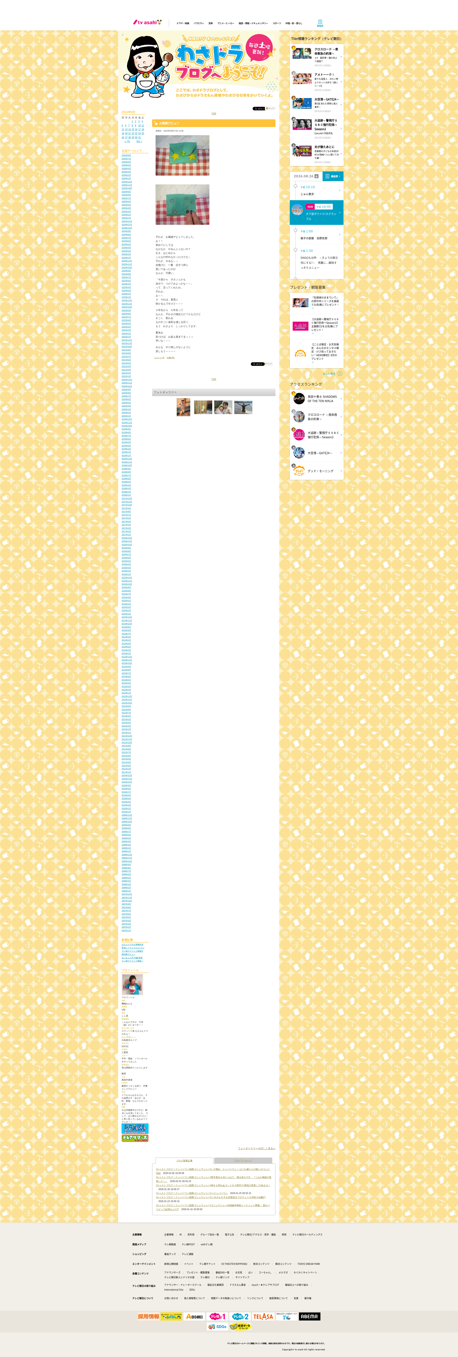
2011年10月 (127, 742)
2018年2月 (126, 492)
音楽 (210, 23)
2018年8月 (126, 472)
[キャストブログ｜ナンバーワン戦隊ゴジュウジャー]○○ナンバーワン (192, 1193)
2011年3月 (126, 765)
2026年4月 (126, 168)
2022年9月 (126, 310)
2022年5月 (126, 323)
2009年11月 (127, 818)
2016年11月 (127, 541)
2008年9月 (126, 864)
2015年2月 (126, 610)
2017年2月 (126, 531)
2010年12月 (127, 775)
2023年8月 (126, 274)
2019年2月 (126, 452)
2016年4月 (126, 564)
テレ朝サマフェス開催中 (132, 951)
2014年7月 (126, 634)
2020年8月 (126, 393)
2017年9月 (126, 508)
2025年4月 (126, 208)
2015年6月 (126, 597)
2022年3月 (126, 330)
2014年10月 (127, 624)
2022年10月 (127, 307)
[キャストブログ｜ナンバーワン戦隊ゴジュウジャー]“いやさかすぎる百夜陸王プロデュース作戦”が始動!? (210, 1197)
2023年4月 (126, 287)
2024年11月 (127, 224)
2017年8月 (126, 511)
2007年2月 (126, 927)
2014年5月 (126, 640)
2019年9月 (126, 429)
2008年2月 (126, 887)
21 (129, 133)
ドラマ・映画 (182, 23)
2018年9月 (126, 469)
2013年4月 (126, 683)
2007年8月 (126, 907)
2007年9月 (126, 904)
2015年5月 (126, 601)
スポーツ (277, 23)
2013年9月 (126, 667)
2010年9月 (126, 785)
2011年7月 (126, 752)
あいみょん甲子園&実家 (132, 958)
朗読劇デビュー (128, 954)
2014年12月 (127, 617)
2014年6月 (126, 637)
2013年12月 (127, 657)
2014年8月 (126, 630)
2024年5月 (126, 244)
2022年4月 (126, 327)
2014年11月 (127, 620)
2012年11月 (127, 699)
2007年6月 (126, 914)
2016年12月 (127, 538)
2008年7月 (126, 871)
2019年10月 (127, 426)
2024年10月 (127, 228)
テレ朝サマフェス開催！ (132, 961)
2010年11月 (127, 779)
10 (139, 125)
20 (126, 133)
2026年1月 (126, 178)
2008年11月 (127, 858)
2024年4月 (126, 248)
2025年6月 (126, 201)
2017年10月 (127, 505)
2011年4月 (126, 762)
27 (126, 137)
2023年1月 (126, 297)
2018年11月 (127, 462)
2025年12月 (127, 182)
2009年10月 (127, 821)
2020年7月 (126, 396)
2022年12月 (127, 300)
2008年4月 (126, 881)
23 (136, 133)
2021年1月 (126, 376)
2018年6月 (126, 478)
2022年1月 (126, 337)
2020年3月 (126, 409)
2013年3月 (126, 686)
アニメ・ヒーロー (225, 23)
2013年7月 (126, 673)
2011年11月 (127, 739)
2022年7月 (126, 317)
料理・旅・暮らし (294, 23)
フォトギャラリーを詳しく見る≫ (257, 1148)
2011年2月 (126, 769)
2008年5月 (126, 878)
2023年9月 (126, 271)
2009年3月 (126, 845)
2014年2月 (126, 650)
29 (133, 137)
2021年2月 (126, 373)
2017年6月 (126, 518)
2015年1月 (126, 614)
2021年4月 (126, 366)
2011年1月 (126, 772)
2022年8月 (126, 314)
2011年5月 (126, 759)
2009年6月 (126, 835)
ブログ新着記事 (184, 1160)
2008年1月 (126, 891)
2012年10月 (127, 703)
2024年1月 (126, 258)
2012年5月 (126, 719)
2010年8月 (126, 789)
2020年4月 (126, 406)
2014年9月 (126, 627)
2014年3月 (126, 647)
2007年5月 (126, 917)
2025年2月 (126, 215)
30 (136, 137)
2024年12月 (127, 221)
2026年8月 (126, 155)
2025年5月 (126, 205)
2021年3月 (126, 370)
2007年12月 (127, 894)
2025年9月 (126, 192)
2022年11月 (127, 304)
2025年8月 (126, 195)
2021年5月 (126, 363)
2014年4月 (126, 643)
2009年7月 (126, 831)
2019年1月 (126, 455)
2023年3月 (126, 290)
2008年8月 (126, 868)
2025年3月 (126, 211)
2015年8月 (126, 591)
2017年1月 (126, 534)
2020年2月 (126, 412)
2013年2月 (126, 690)
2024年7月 (126, 238)
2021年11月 (127, 343)
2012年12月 (127, 696)
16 (136, 129)
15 (133, 129)
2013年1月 (126, 693)
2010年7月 (126, 792)
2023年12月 (127, 261)
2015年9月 (126, 587)
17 (139, 129)
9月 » (139, 141)
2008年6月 (126, 874)
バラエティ (199, 23)
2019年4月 (126, 446)
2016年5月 (126, 561)
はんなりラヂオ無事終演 (132, 944)
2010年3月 (126, 805)
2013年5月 (126, 680)
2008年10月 (127, 861)
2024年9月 (126, 231)
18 (143, 129)
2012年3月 (126, 726)
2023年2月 (126, 294)
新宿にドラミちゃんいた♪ (133, 948)
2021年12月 (127, 340)
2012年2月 (126, 729)
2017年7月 (126, 515)
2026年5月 (126, 165)
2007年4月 (126, 921)
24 (139, 133)
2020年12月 (127, 380)
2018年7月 (126, 475)
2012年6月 (126, 716)
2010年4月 (126, 802)
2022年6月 (126, 320)
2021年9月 (126, 350)
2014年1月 (126, 653)
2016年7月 (126, 554)
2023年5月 (126, 284)
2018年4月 (126, 485)
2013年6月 (126, 676)
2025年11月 (127, 185)
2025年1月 (126, 218)
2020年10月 (127, 386)
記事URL (171, 358)
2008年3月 (126, 884)
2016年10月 (127, 545)
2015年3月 (126, 607)
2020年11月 (127, 383)
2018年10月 (127, 465)
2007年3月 (126, 924)
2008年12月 (127, 855)
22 (133, 133)
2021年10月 (127, 346)
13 (126, 129)
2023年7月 (126, 277)
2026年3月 (126, 172)
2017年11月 (127, 502)
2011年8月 (126, 749)
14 (129, 129)
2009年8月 (126, 828)
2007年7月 (126, 911)
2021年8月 (126, 353)
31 (139, 137)
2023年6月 (126, 281)
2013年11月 (127, 660)
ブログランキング (243, 1160)
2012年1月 (126, 733)
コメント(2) (159, 358)
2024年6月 (126, 241)
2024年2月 (126, 254)
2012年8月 (126, 709)
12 (123, 129)
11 (143, 125)
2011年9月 (126, 746)
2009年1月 (126, 851)
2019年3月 (126, 449)
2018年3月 (126, 488)
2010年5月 (126, 798)
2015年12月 (127, 577)
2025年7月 (126, 198)
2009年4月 (126, 841)
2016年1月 (126, 574)
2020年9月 (126, 389)
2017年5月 (126, 521)
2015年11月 (127, 581)
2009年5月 (126, 838)
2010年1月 (126, 812)
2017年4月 (126, 525)
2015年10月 (127, 584)
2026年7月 (126, 159)
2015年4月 (126, 604)
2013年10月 (127, 663)
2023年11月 (127, 264)
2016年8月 (126, 551)
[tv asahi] (148, 23)
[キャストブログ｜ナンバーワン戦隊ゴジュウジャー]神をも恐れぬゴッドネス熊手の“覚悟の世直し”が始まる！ (213, 1185)
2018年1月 (126, 495)
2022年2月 (126, 333)
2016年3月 (126, 568)
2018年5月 (126, 482)
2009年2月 (126, 848)
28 (129, 137)
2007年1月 (126, 930)
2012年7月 (126, 713)
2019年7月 (126, 436)
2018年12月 (127, 459)
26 (123, 137)
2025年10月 (127, 188)
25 (143, 133)
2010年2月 (126, 808)
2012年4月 (126, 723)
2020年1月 (126, 416)
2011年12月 (127, 736)
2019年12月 (127, 419)
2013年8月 (126, 670)
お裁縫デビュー (169, 123)
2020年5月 (126, 403)
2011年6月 (126, 756)
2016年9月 (126, 548)
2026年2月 (126, 175)
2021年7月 (126, 356)
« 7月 (127, 141)
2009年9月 (126, 825)
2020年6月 (126, 399)
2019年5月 (126, 442)
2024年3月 (126, 251)
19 (123, 133)
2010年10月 (127, 782)
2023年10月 (127, 267)
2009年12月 (127, 815)
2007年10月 (127, 901)
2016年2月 (126, 571)
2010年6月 (126, 795)
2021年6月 (126, 360)
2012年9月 (126, 706)
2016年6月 (126, 558)
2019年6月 (126, 439)
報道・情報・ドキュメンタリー (253, 23)
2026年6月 (126, 162)
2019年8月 (126, 432)
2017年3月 (126, 528)
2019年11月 (127, 423)
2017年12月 (127, 498)
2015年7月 (126, 594)
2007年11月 (127, 897)
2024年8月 (126, 234)
